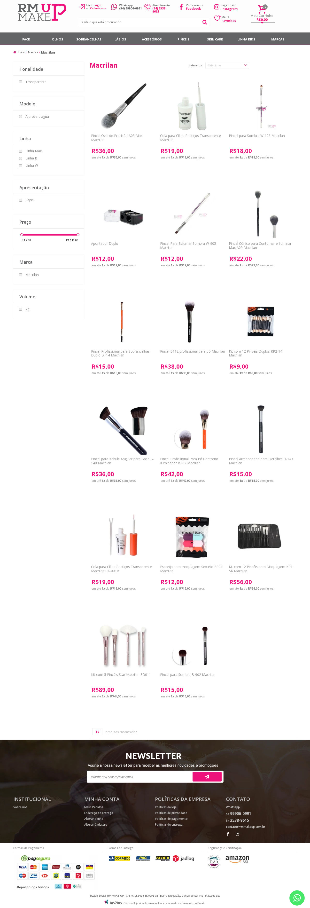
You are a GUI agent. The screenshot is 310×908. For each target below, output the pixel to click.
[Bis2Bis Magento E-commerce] (113, 903)
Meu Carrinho (261, 15)
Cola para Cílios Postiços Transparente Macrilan (190, 137)
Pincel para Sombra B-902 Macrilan (187, 674)
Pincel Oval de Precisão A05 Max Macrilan (116, 137)
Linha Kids (246, 39)
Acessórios (152, 39)
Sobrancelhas (88, 39)
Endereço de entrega (98, 813)
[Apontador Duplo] (123, 214)
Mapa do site (212, 895)
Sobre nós (20, 807)
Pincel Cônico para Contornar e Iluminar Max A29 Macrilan (260, 245)
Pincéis (183, 39)
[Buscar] (204, 22)
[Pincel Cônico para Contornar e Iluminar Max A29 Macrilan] (261, 214)
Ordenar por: (196, 65)
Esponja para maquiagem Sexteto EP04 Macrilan (191, 568)
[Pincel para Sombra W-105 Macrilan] (261, 106)
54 (238, 814)
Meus (229, 19)
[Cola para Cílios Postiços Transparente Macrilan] (192, 106)
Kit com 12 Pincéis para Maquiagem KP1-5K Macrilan (261, 568)
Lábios (120, 39)
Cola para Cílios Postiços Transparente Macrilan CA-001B (121, 568)
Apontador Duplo (104, 243)
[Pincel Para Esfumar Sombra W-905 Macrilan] (192, 214)
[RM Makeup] (43, 13)
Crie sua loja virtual (135, 903)
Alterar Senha (93, 819)
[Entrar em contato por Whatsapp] (297, 898)
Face (26, 39)
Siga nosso (230, 7)
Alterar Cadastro (95, 824)
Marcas (277, 39)
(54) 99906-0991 (130, 8)
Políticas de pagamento (171, 819)
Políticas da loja (166, 807)
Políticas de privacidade (171, 813)
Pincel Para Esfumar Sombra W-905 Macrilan (188, 245)
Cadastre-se (98, 8)
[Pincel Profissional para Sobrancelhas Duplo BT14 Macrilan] (123, 321)
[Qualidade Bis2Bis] (214, 867)
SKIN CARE (215, 39)
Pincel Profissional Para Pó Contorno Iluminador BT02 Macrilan (189, 461)
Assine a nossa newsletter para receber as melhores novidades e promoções (153, 765)
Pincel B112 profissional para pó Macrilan (192, 351)
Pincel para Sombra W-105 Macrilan (257, 135)
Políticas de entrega (169, 824)
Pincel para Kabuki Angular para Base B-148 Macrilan (122, 461)
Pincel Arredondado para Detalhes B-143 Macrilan (261, 461)
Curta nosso (194, 6)
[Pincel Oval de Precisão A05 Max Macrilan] (123, 106)
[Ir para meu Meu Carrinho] (262, 9)
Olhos (57, 39)
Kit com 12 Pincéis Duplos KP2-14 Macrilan (255, 353)
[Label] (192, 321)
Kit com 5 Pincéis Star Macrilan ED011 (121, 674)
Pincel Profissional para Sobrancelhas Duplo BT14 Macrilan (120, 353)
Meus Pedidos (93, 807)
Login (97, 5)
